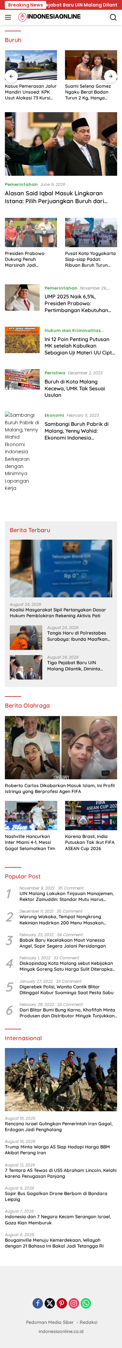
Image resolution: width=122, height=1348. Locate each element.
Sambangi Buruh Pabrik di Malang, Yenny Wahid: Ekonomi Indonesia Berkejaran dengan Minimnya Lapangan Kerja (81, 437)
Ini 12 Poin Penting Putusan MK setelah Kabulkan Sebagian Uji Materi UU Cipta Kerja (80, 349)
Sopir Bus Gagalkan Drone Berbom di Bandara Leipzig (56, 1196)
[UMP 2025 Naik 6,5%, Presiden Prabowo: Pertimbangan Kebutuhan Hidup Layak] (22, 300)
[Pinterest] (62, 1304)
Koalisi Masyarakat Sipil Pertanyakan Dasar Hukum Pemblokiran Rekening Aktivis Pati (58, 613)
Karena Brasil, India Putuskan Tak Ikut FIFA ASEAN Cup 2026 (90, 842)
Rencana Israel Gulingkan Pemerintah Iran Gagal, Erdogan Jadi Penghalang (59, 1126)
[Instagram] (74, 1304)
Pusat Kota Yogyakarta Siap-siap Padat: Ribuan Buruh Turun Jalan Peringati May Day (90, 259)
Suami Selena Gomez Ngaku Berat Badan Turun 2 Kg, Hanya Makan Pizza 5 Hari (88, 92)
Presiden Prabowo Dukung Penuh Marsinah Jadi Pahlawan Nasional (26, 259)
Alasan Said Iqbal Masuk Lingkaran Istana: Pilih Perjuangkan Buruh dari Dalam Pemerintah (54, 200)
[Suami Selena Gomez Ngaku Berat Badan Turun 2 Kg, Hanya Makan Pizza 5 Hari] (91, 65)
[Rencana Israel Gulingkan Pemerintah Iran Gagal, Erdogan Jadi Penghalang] (61, 1079)
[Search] (113, 17)
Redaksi (88, 1322)
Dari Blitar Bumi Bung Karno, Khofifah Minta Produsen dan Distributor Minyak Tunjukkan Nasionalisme (67, 1013)
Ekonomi (54, 415)
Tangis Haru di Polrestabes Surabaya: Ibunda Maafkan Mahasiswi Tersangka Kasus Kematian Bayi (77, 636)
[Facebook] (38, 1304)
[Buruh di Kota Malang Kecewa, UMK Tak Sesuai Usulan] (22, 385)
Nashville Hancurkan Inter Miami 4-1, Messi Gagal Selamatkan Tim (30, 842)
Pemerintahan (21, 184)
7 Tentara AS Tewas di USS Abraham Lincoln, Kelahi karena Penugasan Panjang (60, 1173)
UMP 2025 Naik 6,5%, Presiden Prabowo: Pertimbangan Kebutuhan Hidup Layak (76, 306)
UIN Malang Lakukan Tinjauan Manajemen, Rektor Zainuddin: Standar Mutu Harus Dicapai (67, 896)
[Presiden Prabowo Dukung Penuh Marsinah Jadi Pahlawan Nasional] (31, 232)
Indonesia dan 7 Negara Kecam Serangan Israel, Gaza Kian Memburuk (58, 1219)
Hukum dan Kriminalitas (73, 330)
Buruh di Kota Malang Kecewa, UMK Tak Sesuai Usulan (75, 388)
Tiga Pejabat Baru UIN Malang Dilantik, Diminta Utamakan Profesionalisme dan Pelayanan (77, 665)
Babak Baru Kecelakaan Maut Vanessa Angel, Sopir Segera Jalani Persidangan (63, 943)
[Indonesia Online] (48, 17)
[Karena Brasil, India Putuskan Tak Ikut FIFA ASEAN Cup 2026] (91, 815)
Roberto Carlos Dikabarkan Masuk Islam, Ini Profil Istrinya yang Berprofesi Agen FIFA (60, 788)
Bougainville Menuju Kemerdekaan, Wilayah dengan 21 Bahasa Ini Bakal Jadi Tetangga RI (54, 1243)
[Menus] (9, 17)
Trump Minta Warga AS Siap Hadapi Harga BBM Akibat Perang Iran (57, 1150)
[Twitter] (50, 1304)
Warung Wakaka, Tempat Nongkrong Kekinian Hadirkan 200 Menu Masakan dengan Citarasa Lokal (61, 919)
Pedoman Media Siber (50, 1322)
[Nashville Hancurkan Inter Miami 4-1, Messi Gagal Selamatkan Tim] (31, 815)
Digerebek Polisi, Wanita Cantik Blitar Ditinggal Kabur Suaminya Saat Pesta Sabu (67, 990)
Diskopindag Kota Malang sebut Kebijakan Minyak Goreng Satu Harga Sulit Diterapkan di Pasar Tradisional (67, 966)
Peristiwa (55, 373)
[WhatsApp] (86, 1304)
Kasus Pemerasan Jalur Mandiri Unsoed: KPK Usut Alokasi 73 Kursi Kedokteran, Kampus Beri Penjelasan (31, 92)
